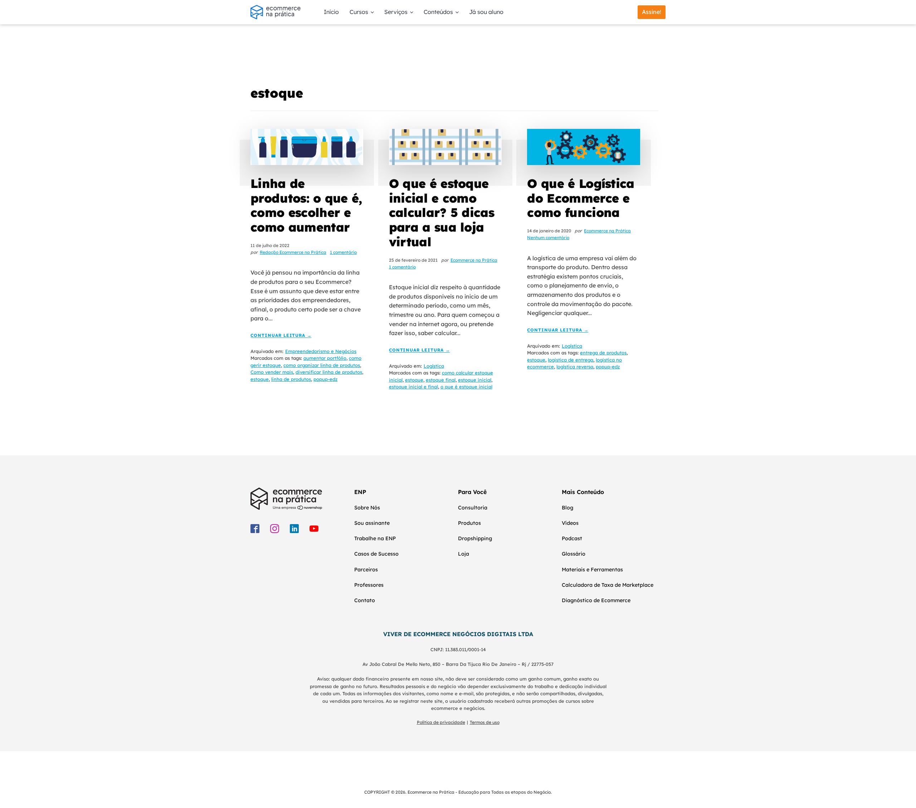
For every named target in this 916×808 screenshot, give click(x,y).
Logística (434, 366)
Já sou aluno (486, 11)
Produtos (469, 523)
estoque (259, 379)
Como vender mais (271, 372)
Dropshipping (475, 538)
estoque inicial (474, 380)
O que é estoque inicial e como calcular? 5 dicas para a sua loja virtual (441, 213)
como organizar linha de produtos (321, 365)
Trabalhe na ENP (375, 538)
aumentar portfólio (324, 358)
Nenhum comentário (548, 237)
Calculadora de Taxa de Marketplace (607, 585)
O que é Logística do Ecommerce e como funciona (580, 198)
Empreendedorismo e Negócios (320, 351)
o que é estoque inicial (466, 387)
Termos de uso (485, 722)
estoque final (440, 380)
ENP (360, 491)
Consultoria (472, 507)
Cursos (359, 11)
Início (331, 11)
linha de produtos (291, 379)
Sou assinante (372, 523)
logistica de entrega (570, 360)
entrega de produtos (603, 352)
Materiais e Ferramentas (592, 569)
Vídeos (570, 523)
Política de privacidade (441, 722)
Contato (364, 600)
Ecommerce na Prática (473, 260)
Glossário (573, 554)
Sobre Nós (367, 507)
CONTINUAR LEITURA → (281, 335)
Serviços (396, 11)
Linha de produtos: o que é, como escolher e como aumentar (306, 205)
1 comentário (343, 252)
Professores (369, 585)
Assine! (651, 11)
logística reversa (574, 366)
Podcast (572, 538)
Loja (463, 554)
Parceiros (366, 569)
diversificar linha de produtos (329, 372)
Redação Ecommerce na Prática (293, 252)
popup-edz (325, 379)
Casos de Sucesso (376, 554)
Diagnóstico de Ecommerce (596, 600)
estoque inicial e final (413, 387)
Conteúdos (438, 11)
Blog (567, 507)
